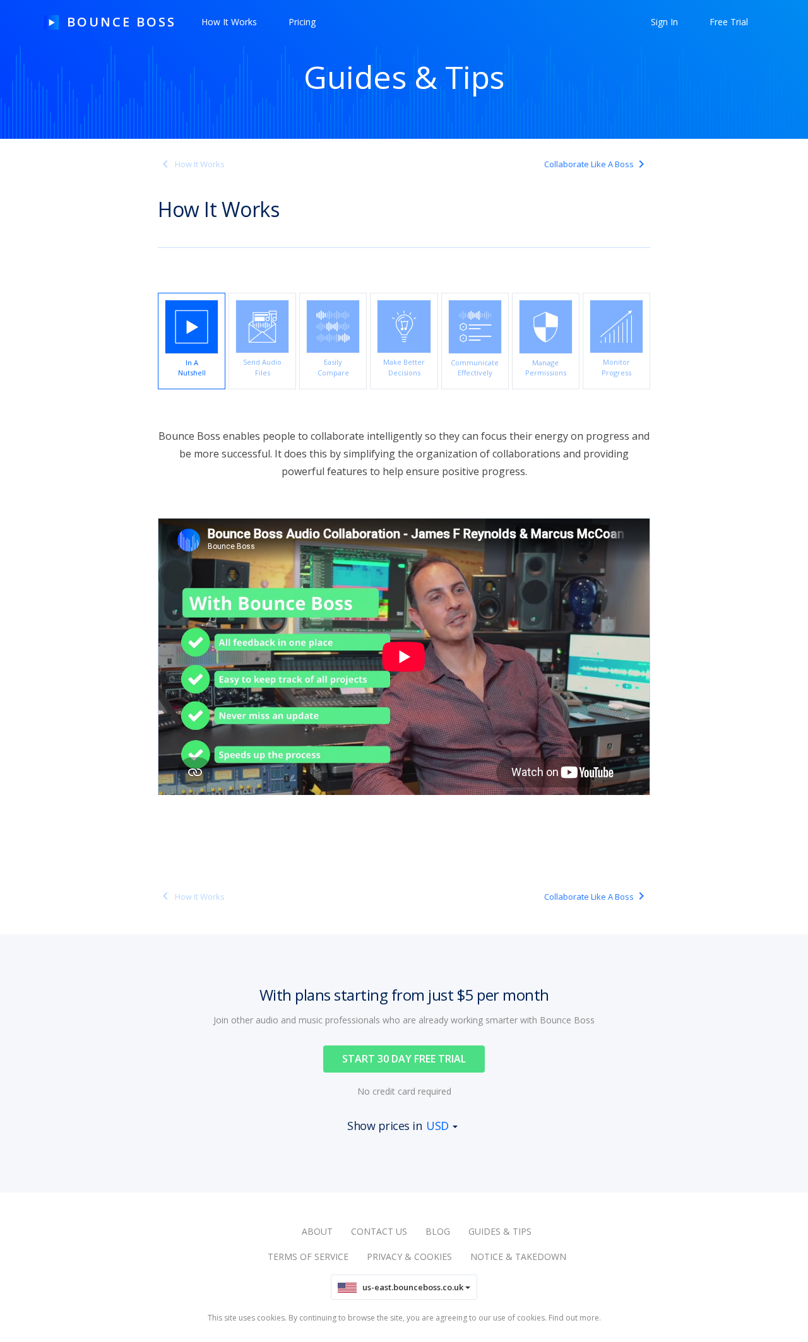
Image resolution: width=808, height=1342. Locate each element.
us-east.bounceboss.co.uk (411, 1287)
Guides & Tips (500, 1231)
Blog (437, 1231)
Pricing (302, 22)
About (317, 1231)
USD (437, 1125)
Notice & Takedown (518, 1257)
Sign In (664, 22)
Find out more (574, 1317)
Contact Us (379, 1231)
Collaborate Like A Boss (589, 164)
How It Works (229, 22)
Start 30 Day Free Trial (404, 1059)
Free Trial (729, 22)
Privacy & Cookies (409, 1257)
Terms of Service (308, 1257)
